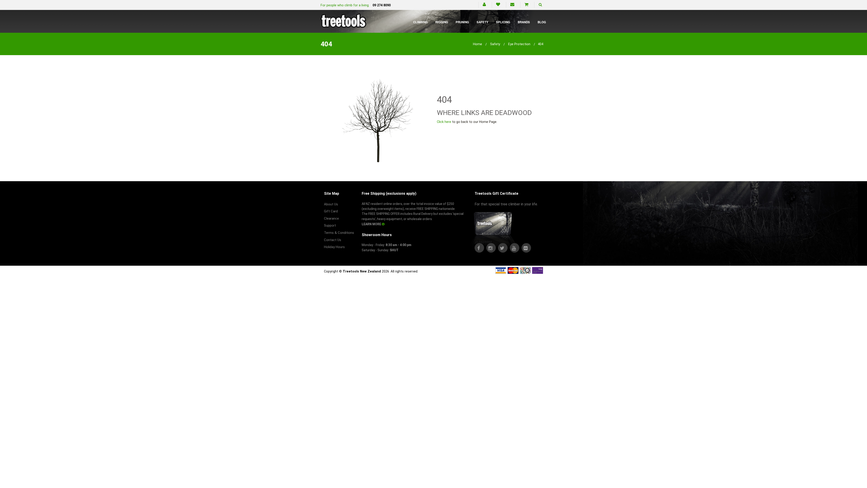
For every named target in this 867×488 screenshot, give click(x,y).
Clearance (331, 218)
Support (330, 225)
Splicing (503, 22)
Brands (524, 22)
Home (477, 44)
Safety (482, 22)
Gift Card (331, 211)
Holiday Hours (334, 247)
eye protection (519, 44)
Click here (444, 122)
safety (495, 44)
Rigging (441, 22)
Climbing (420, 22)
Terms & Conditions (339, 233)
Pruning (462, 22)
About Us (331, 204)
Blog (542, 22)
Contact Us (332, 240)
